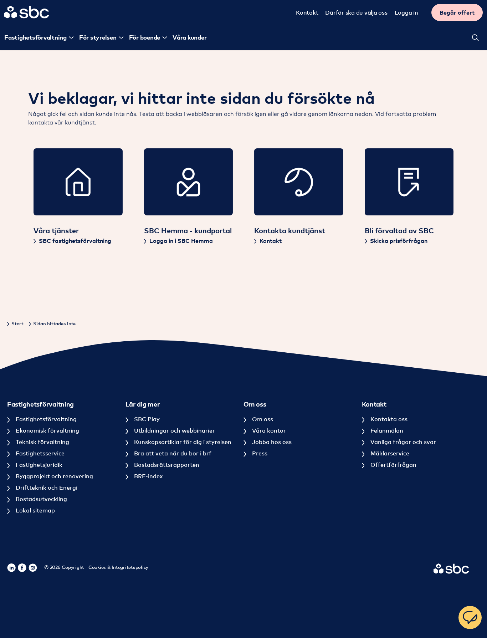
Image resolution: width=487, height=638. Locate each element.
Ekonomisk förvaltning (46, 430)
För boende (144, 37)
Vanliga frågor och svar (402, 441)
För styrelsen (98, 37)
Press (259, 453)
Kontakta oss (388, 419)
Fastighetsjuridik (38, 464)
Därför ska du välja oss (356, 12)
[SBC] (26, 12)
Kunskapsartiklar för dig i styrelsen (182, 441)
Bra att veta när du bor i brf (172, 453)
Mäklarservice (389, 453)
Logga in (406, 12)
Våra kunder (189, 37)
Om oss (262, 419)
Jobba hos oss (271, 441)
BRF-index (148, 476)
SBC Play (146, 419)
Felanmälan (386, 430)
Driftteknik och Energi (45, 487)
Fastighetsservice (39, 453)
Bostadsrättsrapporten (166, 464)
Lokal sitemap (34, 510)
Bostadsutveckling (40, 498)
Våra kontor (268, 430)
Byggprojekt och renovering (53, 476)
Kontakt (307, 12)
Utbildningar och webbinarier (174, 430)
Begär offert (457, 12)
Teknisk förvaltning (41, 441)
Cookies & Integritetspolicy (118, 567)
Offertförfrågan (392, 464)
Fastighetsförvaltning (45, 419)
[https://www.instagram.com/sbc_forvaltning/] (33, 567)
